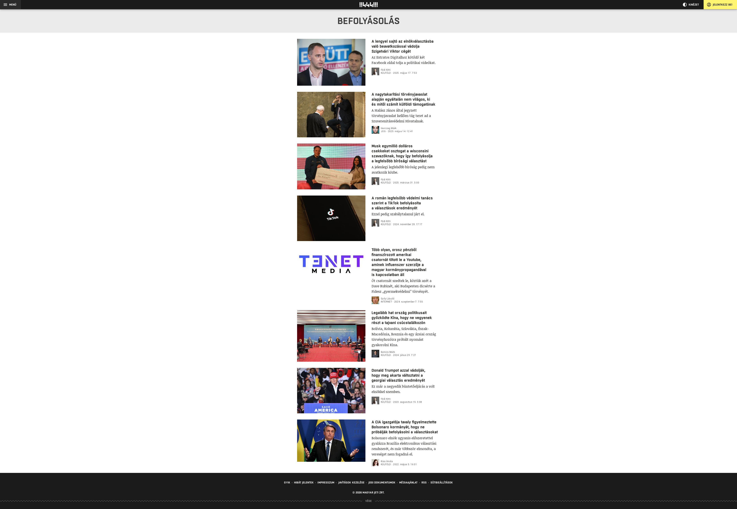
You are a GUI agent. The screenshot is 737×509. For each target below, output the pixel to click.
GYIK (287, 482)
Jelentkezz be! (722, 4)
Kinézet (694, 4)
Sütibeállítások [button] (441, 482)
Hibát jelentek (304, 482)
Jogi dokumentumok (382, 482)
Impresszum (325, 482)
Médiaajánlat (408, 482)
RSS (424, 482)
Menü (12, 4)
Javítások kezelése (351, 482)
